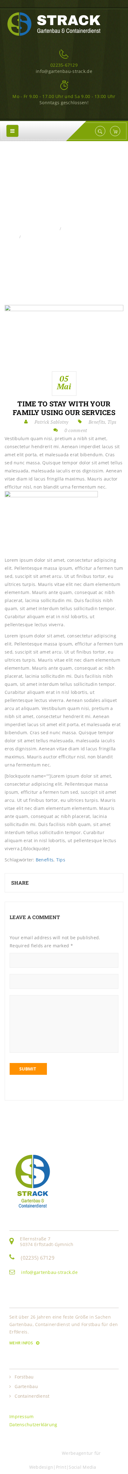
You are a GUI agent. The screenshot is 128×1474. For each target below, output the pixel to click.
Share (20, 882)
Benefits (72, 228)
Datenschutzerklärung (33, 1424)
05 (64, 382)
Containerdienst (32, 1396)
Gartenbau (26, 1386)
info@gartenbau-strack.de (49, 1272)
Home (50, 228)
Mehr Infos (21, 1343)
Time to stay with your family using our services (64, 408)
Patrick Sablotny (51, 422)
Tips (111, 422)
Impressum (21, 1416)
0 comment (76, 430)
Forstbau (24, 1376)
